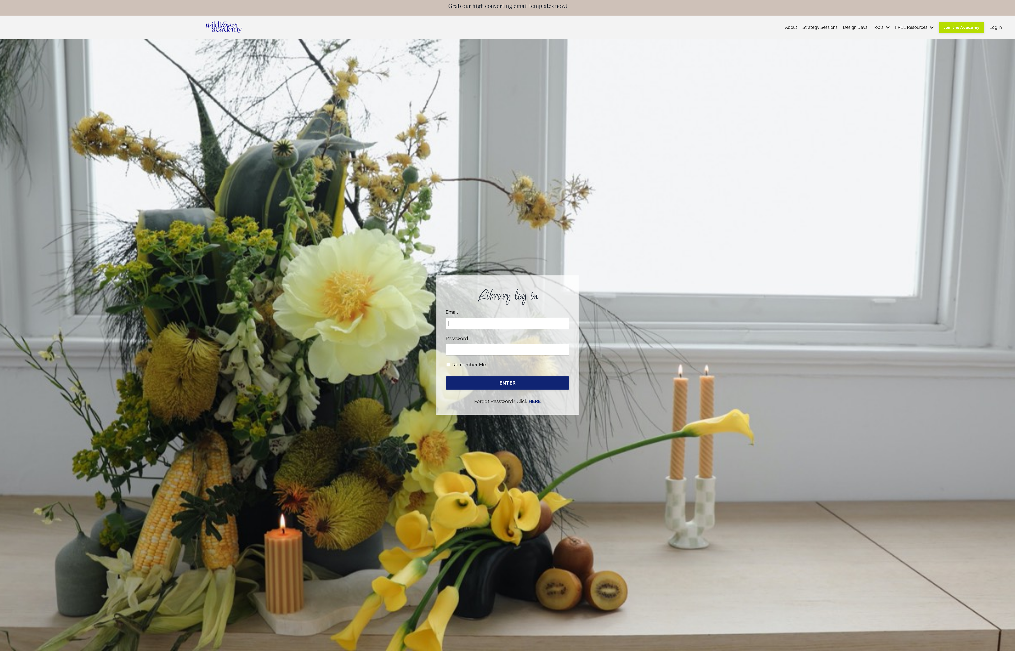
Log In (995, 27)
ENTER (507, 383)
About (791, 27)
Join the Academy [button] (961, 27)
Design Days (855, 27)
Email (452, 312)
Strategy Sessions (820, 27)
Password (457, 338)
